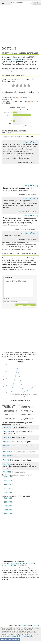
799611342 (7, 452)
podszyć (14, 71)
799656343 (7, 460)
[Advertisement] (18, 24)
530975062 (8, 510)
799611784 (7, 464)
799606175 (7, 446)
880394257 (8, 484)
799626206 (7, 427)
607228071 (8, 488)
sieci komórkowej (15, 59)
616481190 (8, 498)
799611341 (7, 456)
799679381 (7, 472)
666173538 (8, 481)
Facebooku (26, 625)
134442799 (8, 514)
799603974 (7, 437)
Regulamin (15, 636)
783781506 (8, 477)
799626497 (7, 442)
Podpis (6, 299)
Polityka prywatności (26, 636)
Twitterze (36, 625)
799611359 (7, 431)
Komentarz (7, 278)
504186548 (8, 492)
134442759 (8, 502)
